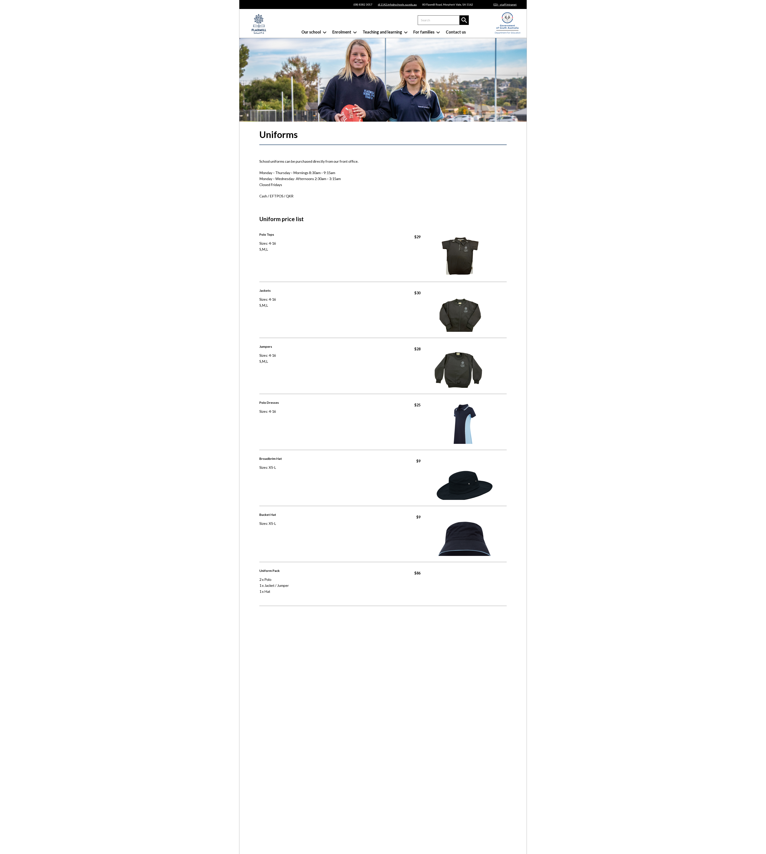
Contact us (456, 32)
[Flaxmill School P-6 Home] (258, 24)
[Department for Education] (508, 33)
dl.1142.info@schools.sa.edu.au (397, 4)
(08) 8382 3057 (362, 4)
